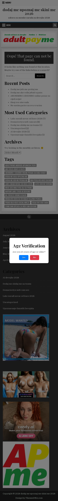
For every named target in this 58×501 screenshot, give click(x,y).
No (34, 257)
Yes (23, 257)
